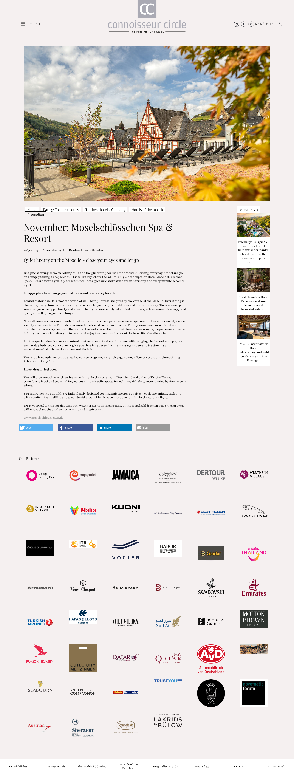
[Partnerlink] (40, 475)
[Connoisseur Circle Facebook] (243, 23)
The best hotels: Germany (105, 209)
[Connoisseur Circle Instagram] (236, 23)
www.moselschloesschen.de (43, 418)
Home (32, 209)
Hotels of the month (147, 209)
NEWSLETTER (265, 23)
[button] (36, 427)
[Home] (147, 18)
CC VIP (238, 766)
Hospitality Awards (165, 766)
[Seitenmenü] (23, 24)
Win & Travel (275, 766)
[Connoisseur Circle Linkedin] (251, 23)
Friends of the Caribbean (128, 766)
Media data (202, 766)
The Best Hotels (55, 766)
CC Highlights (18, 766)
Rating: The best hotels (61, 209)
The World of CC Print (92, 766)
